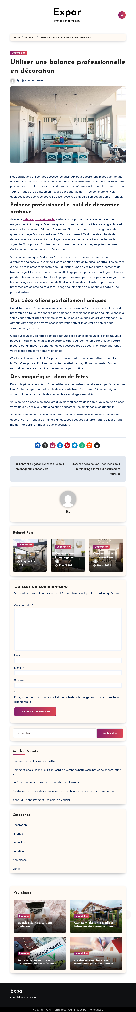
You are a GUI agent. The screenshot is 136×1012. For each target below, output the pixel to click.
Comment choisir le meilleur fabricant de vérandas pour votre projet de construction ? (95, 927)
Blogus (78, 1009)
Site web (19, 680)
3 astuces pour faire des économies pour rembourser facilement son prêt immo (63, 791)
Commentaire (23, 605)
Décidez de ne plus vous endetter (34, 761)
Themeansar (94, 1009)
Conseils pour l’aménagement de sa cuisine (66, 557)
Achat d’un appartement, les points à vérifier (41, 800)
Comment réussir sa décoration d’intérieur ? (105, 557)
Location (18, 851)
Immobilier (19, 842)
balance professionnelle (39, 219)
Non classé (20, 860)
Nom (18, 655)
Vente (16, 868)
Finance (18, 833)
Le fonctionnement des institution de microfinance (46, 782)
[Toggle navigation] (13, 15)
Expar (67, 13)
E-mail (19, 667)
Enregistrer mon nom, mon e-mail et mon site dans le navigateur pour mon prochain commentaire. (66, 699)
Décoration (18, 53)
